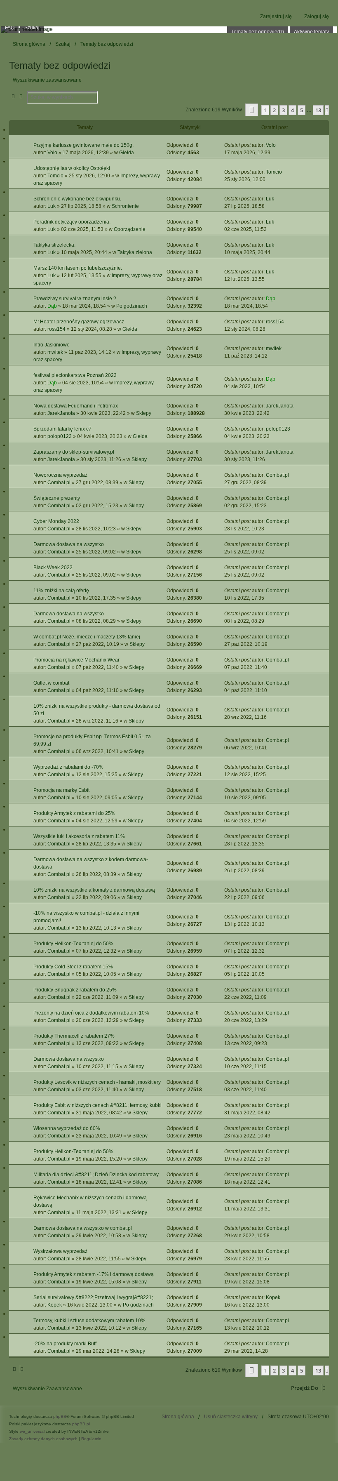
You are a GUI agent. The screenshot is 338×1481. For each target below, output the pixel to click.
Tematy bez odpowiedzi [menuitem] (257, 32)
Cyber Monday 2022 (56, 521)
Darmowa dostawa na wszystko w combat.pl (82, 1228)
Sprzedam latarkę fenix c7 (62, 429)
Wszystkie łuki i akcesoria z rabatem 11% (79, 836)
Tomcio (55, 176)
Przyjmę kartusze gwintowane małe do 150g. (83, 145)
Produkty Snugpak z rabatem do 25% (75, 990)
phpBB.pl (81, 1424)
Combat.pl (58, 482)
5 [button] (301, 110)
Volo (52, 152)
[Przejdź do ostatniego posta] (279, 145)
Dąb (52, 306)
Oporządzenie (130, 229)
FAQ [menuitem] (9, 28)
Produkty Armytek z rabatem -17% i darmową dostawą (93, 1274)
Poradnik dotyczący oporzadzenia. (71, 222)
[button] (251, 110)
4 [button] (292, 110)
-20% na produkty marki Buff (64, 1344)
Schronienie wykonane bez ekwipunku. (77, 199)
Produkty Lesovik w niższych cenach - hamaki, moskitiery (97, 1082)
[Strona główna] (169, 30)
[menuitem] (44, 1438)
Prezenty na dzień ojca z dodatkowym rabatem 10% (91, 1013)
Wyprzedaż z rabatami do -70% (68, 767)
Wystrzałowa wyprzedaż (60, 1251)
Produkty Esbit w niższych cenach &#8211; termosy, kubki (97, 1105)
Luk (51, 206)
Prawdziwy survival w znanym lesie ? (74, 298)
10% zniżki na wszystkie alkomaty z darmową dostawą (94, 890)
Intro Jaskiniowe (51, 345)
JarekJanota (61, 413)
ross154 (56, 329)
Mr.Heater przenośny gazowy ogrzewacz (78, 322)
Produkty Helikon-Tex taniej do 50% (73, 944)
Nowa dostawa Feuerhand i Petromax (75, 406)
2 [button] (274, 110)
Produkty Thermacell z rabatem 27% (74, 1036)
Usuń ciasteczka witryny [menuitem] (231, 1417)
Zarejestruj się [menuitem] (276, 16)
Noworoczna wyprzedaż (60, 475)
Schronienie (125, 206)
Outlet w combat (51, 683)
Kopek (54, 1305)
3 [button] (283, 110)
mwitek (55, 352)
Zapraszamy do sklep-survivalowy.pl (73, 452)
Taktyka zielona (134, 252)
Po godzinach (131, 306)
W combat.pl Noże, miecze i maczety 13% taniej (86, 637)
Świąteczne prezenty (56, 498)
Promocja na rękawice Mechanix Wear (76, 660)
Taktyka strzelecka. (54, 245)
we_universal (32, 1431)
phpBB (59, 1416)
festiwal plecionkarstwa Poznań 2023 (75, 375)
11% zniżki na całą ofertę (61, 590)
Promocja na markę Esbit (61, 790)
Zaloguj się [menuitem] (316, 16)
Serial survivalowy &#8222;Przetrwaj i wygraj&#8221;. (93, 1297)
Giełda (126, 152)
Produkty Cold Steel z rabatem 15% (73, 967)
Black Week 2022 (53, 567)
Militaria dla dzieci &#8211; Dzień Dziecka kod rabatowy (96, 1174)
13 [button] (318, 110)
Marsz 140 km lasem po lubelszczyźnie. (77, 268)
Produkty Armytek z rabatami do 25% (74, 813)
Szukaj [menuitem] (32, 28)
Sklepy (143, 413)
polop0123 (59, 436)
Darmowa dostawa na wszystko (68, 544)
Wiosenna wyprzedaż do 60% (66, 1128)
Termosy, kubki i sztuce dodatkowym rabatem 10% (89, 1320)
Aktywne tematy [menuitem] (311, 32)
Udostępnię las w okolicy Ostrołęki (71, 168)
